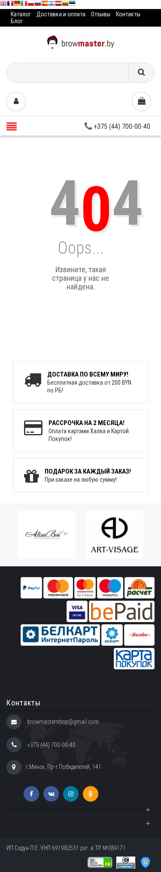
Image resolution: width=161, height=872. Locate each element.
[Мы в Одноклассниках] (90, 794)
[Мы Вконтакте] (51, 794)
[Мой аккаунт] (16, 101)
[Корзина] (141, 101)
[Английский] (3, 4)
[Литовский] (65, 4)
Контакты (128, 14)
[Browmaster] (80, 41)
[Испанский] (44, 4)
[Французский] (10, 4)
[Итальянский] (24, 4)
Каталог (21, 14)
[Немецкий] (17, 4)
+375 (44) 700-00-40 (121, 126)
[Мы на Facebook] (31, 794)
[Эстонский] (72, 4)
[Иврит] (51, 4)
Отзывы (100, 14)
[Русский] (37, 4)
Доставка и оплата (60, 14)
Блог (17, 21)
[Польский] (30, 4)
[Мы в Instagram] (71, 794)
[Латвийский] (58, 4)
